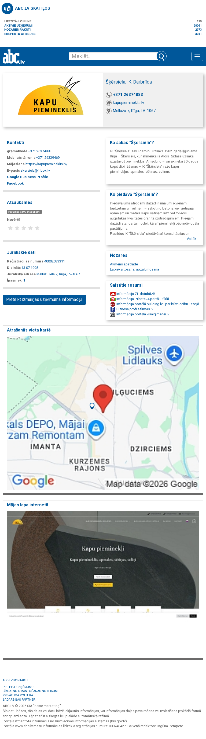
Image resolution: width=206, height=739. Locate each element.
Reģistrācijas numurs (25, 261)
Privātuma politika (18, 695)
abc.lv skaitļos (32, 8)
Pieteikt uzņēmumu (18, 686)
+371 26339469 (48, 158)
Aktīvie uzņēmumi (18, 25)
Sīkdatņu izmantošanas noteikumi (30, 690)
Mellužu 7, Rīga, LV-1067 (134, 110)
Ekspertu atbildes (19, 34)
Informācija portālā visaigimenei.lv (142, 314)
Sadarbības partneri (19, 699)
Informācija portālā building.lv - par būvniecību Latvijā (157, 304)
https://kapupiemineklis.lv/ (46, 164)
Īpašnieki (15, 280)
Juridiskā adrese (21, 274)
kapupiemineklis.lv (128, 102)
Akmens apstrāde (124, 264)
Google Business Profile (27, 177)
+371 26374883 (128, 94)
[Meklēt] (161, 56)
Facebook (15, 183)
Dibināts (14, 268)
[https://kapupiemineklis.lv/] (103, 583)
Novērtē (13, 220)
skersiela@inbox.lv (35, 170)
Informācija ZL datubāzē (135, 294)
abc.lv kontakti (15, 680)
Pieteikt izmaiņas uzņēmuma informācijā (44, 299)
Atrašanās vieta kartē (29, 330)
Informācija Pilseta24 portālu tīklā (142, 299)
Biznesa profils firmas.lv (134, 309)
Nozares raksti (17, 29)
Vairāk (191, 239)
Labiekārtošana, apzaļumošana (134, 269)
